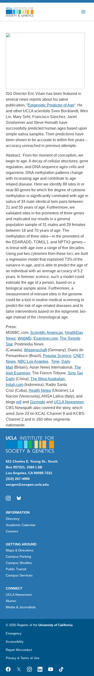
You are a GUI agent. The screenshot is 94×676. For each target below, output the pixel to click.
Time (55, 361)
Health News (40, 390)
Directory (13, 519)
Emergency (14, 633)
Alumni (11, 601)
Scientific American (46, 333)
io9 (18, 402)
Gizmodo (37, 402)
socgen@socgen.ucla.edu (27, 484)
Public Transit (16, 569)
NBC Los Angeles (33, 361)
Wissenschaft (35, 350)
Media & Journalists (21, 607)
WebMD (25, 338)
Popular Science (57, 356)
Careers (12, 531)
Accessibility (15, 641)
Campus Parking (18, 556)
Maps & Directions (20, 550)
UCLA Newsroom (69, 402)
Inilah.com (14, 385)
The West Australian (47, 379)
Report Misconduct (19, 650)
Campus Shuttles (19, 563)
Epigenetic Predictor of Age (51, 105)
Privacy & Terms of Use (22, 658)
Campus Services (19, 575)
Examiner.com (46, 338)
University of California (55, 625)
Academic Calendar (21, 525)
